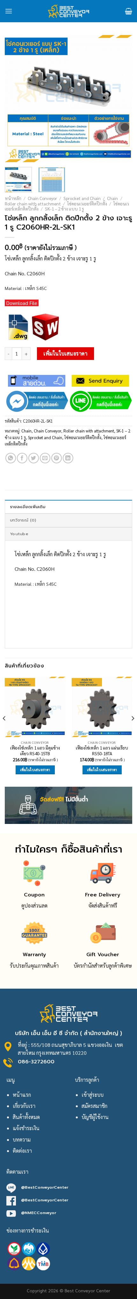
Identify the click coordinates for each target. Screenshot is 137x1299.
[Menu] (8, 11)
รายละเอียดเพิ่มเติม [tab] (27, 507)
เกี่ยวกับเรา (24, 1105)
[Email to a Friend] (45, 458)
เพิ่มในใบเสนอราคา (65, 353)
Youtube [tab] (19, 534)
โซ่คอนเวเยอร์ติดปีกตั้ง (87, 203)
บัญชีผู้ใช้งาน (95, 1117)
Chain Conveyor (42, 198)
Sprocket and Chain (82, 198)
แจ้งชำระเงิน (26, 1128)
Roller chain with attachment (33, 203)
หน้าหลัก (13, 198)
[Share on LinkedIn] (68, 458)
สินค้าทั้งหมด (26, 1117)
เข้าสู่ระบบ (93, 1094)
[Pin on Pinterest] (56, 458)
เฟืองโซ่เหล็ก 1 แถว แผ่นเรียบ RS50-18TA (102, 750)
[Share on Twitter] (33, 458)
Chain (112, 198)
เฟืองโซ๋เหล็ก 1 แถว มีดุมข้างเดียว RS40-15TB (35, 750)
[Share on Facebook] (22, 458)
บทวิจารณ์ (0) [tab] (23, 520)
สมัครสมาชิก (94, 1105)
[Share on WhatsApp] (10, 458)
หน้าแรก (22, 1094)
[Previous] (15, 98)
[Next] (121, 98)
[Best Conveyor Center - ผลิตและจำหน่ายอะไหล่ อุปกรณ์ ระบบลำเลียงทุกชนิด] (68, 11)
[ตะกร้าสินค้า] (128, 11)
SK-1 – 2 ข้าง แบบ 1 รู (64, 208)
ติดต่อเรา (22, 1150)
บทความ (22, 1139)
